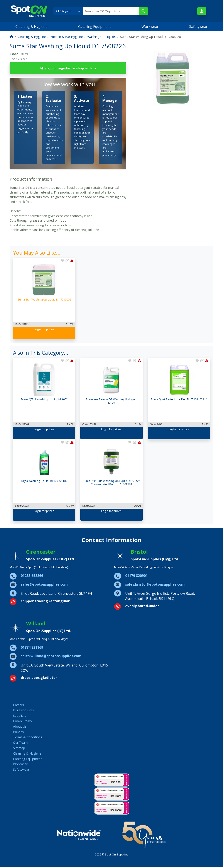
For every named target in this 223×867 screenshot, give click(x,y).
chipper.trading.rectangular (45, 601)
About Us (20, 726)
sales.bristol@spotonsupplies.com (155, 584)
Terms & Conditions (27, 737)
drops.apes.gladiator (39, 677)
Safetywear (198, 26)
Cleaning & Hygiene (31, 26)
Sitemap (19, 748)
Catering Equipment (94, 26)
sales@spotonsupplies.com (44, 584)
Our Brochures (23, 710)
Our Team (20, 742)
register (64, 68)
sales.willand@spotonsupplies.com (51, 655)
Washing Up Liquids (101, 37)
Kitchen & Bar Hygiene (66, 37)
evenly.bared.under (142, 605)
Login (48, 68)
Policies (18, 732)
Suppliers (19, 715)
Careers (18, 705)
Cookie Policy (22, 721)
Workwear (150, 26)
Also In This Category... (40, 352)
